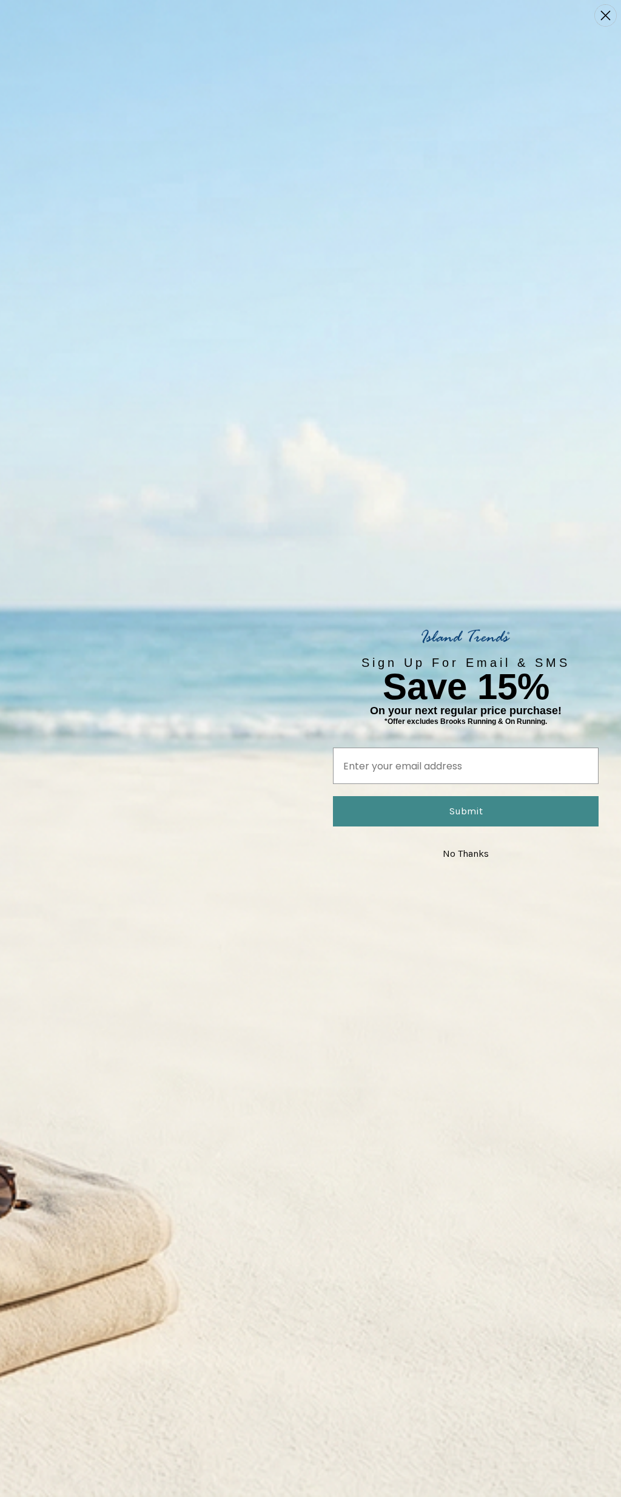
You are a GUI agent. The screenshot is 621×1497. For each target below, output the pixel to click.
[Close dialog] (605, 15)
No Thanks (466, 853)
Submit (466, 811)
